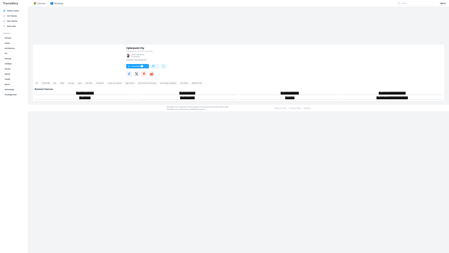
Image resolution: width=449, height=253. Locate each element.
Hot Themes (12, 16)
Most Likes (11, 26)
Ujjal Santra (129, 83)
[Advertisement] (103, 26)
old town (89, 83)
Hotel (62, 83)
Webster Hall (197, 83)
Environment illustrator (147, 83)
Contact (307, 108)
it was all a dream (115, 83)
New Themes (12, 21)
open (80, 83)
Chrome (41, 3)
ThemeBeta (10, 3)
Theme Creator (13, 11)
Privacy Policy (295, 108)
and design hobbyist (168, 83)
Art (37, 83)
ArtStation (100, 83)
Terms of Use (280, 108)
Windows (58, 3)
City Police (184, 83)
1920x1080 (46, 83)
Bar (55, 83)
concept (71, 83)
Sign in (443, 3)
